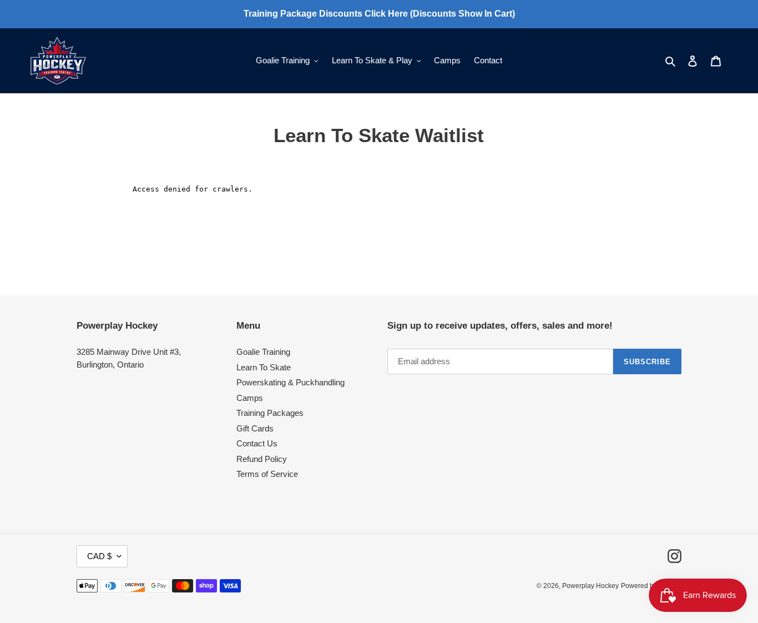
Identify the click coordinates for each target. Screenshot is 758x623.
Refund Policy (261, 459)
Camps (249, 398)
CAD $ (99, 556)
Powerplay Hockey (590, 586)
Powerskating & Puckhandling (290, 382)
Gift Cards (255, 428)
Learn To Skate (263, 367)
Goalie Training (263, 351)
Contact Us (256, 443)
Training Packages (270, 413)
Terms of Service (267, 474)
